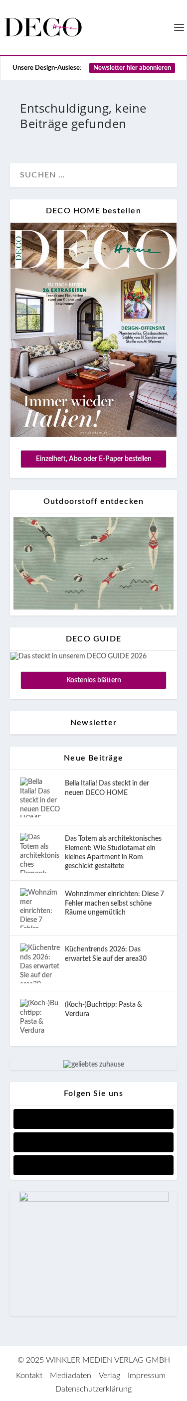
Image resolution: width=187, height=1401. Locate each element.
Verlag (109, 1376)
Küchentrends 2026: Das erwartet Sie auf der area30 (106, 954)
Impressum (147, 1376)
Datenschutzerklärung (93, 1389)
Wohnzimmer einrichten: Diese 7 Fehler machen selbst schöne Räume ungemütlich (114, 903)
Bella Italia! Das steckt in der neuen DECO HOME (107, 788)
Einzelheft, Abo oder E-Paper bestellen (94, 459)
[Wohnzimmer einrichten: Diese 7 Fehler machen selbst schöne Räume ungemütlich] (40, 908)
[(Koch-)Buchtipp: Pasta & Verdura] (40, 1019)
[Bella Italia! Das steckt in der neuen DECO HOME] (40, 797)
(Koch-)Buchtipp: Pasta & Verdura (103, 1009)
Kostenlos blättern (93, 680)
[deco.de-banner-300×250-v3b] (94, 1199)
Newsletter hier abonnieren (132, 68)
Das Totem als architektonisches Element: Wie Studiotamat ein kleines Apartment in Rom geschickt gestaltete (113, 852)
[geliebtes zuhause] (93, 1064)
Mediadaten (70, 1376)
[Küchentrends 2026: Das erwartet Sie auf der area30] (40, 963)
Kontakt (29, 1376)
